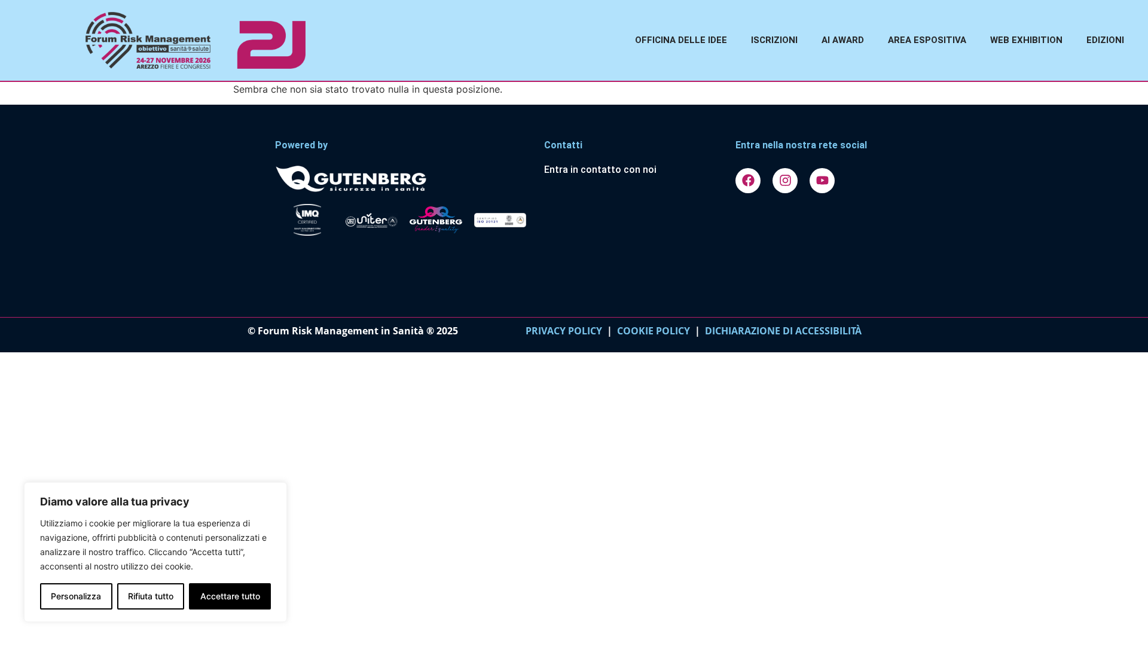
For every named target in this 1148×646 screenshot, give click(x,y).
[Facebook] (748, 180)
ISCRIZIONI (774, 40)
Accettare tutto (230, 596)
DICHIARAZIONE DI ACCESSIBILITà (781, 330)
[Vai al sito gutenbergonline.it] (403, 178)
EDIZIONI (1105, 40)
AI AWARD (843, 40)
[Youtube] (822, 180)
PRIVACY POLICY (564, 330)
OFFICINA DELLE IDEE (681, 40)
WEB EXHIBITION (1026, 40)
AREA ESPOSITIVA (927, 40)
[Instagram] (785, 180)
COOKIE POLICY (653, 330)
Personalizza (76, 596)
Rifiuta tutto (150, 596)
